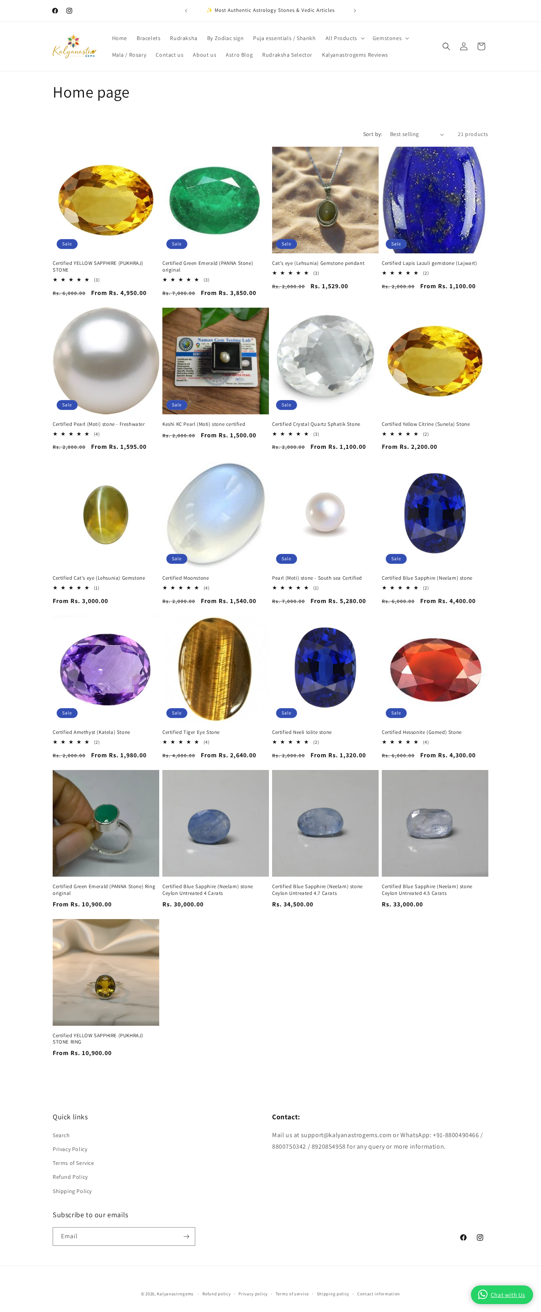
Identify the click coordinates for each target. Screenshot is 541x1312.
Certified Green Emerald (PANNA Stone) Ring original (104, 889)
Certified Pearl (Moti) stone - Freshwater (99, 424)
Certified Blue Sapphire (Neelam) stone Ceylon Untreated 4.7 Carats (317, 889)
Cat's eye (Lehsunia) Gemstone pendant (318, 263)
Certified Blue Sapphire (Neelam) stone (427, 578)
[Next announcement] (355, 10)
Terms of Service (73, 1162)
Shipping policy (333, 1294)
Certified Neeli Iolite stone (302, 732)
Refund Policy (70, 1176)
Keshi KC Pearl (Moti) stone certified (203, 424)
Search (61, 1135)
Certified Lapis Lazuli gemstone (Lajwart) (429, 263)
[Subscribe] (186, 1236)
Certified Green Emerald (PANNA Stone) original (207, 266)
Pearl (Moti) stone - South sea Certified (317, 578)
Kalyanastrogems (175, 1294)
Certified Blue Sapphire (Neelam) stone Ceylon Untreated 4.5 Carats (427, 889)
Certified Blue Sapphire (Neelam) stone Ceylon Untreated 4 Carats (207, 889)
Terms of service (292, 1294)
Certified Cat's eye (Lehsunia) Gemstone (99, 578)
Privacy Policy (70, 1149)
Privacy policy (253, 1294)
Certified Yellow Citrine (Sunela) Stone (426, 424)
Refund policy (216, 1294)
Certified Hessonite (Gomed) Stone (422, 732)
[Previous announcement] (186, 10)
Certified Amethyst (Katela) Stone (91, 732)
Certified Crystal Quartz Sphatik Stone (316, 424)
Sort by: (372, 134)
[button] (344, 38)
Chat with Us (508, 1295)
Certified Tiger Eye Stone (191, 732)
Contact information (378, 1294)
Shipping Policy (72, 1191)
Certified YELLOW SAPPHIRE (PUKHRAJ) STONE (98, 266)
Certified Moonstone (185, 578)
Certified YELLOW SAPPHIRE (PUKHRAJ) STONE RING (98, 1039)
